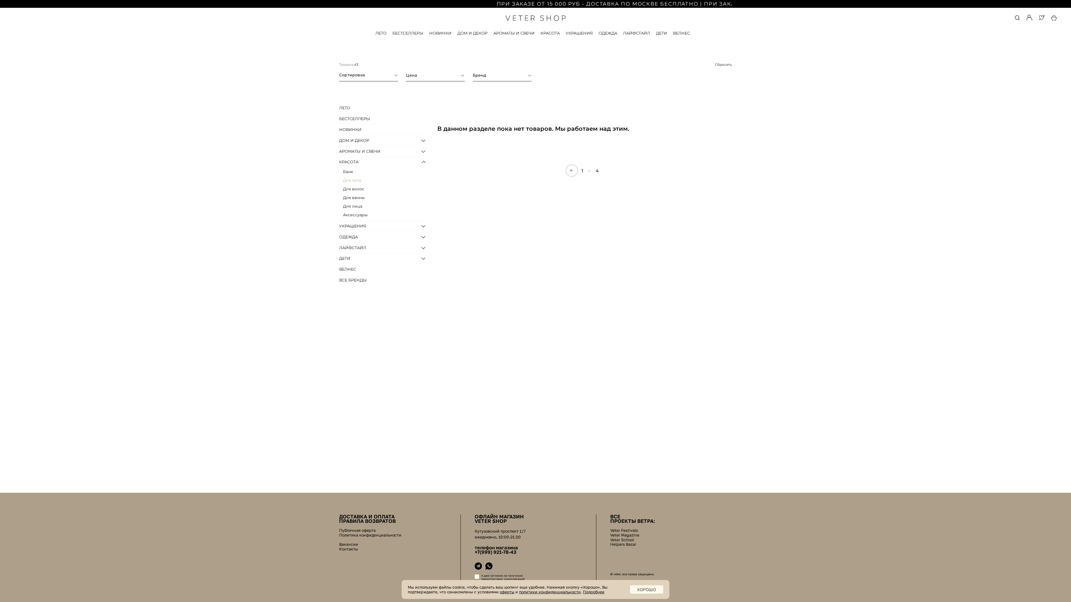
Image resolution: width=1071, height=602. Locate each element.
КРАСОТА (550, 33)
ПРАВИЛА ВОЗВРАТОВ (367, 521)
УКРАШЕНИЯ (579, 33)
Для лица (352, 206)
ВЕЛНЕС (681, 33)
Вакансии (348, 544)
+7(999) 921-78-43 (495, 552)
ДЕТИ (661, 33)
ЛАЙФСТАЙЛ (636, 33)
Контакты (348, 549)
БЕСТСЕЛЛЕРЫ (407, 33)
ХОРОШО (646, 589)
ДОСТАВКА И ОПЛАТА (367, 516)
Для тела (352, 180)
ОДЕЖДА (608, 33)
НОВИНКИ (440, 33)
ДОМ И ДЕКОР (472, 33)
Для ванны (354, 197)
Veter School (622, 540)
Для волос (353, 188)
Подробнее (593, 591)
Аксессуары (355, 214)
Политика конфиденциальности (370, 535)
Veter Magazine (624, 535)
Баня (348, 171)
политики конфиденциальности (550, 591)
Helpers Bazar (623, 544)
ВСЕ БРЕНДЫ (353, 280)
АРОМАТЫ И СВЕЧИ (514, 33)
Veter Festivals (624, 530)
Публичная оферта (357, 530)
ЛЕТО (381, 33)
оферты (507, 591)
